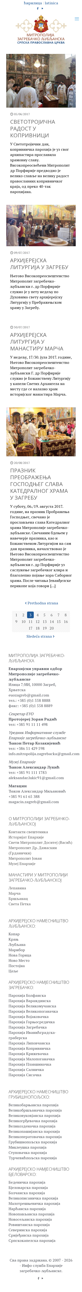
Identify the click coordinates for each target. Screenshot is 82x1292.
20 (52, 628)
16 (66, 621)
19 (45, 628)
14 (52, 621)
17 (30, 628)
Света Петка (20, 903)
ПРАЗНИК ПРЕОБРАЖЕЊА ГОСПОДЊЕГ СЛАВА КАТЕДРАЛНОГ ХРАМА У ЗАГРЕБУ (39, 484)
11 (30, 621)
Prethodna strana (43, 603)
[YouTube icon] (42, 8)
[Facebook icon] (37, 8)
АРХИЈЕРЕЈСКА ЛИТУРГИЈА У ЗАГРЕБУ (39, 264)
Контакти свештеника (28, 831)
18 (37, 628)
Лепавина (17, 888)
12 (37, 621)
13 (45, 621)
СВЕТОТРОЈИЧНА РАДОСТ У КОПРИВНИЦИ (32, 128)
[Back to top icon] (74, 1284)
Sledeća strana (39, 636)
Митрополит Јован (25, 858)
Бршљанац (18, 898)
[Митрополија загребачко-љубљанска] (41, 29)
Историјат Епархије (26, 837)
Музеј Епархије (22, 863)
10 (23, 621)
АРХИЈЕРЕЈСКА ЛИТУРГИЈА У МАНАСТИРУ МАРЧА (36, 341)
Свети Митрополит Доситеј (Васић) (40, 842)
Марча (15, 893)
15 (59, 621)
